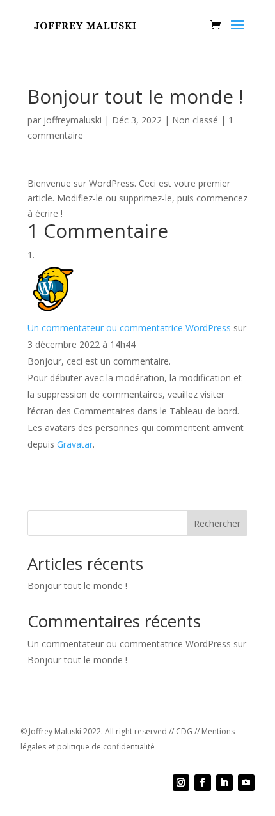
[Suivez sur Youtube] (246, 782)
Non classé (195, 120)
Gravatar (75, 444)
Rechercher (217, 523)
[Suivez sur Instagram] (181, 782)
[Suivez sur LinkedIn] (224, 782)
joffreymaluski (72, 120)
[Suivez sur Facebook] (202, 782)
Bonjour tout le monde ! (77, 585)
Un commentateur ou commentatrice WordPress (129, 328)
